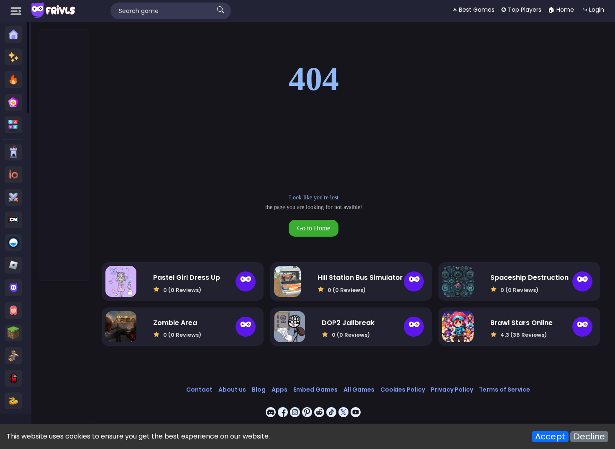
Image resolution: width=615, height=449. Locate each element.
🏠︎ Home (561, 9)
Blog (259, 389)
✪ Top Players (521, 9)
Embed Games (315, 389)
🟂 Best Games (474, 9)
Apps (279, 389)
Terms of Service (504, 389)
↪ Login (593, 9)
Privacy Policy (452, 389)
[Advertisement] (64, 155)
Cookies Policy (402, 389)
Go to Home (313, 228)
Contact (199, 389)
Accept (550, 436)
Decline (589, 436)
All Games (358, 389)
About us (232, 389)
